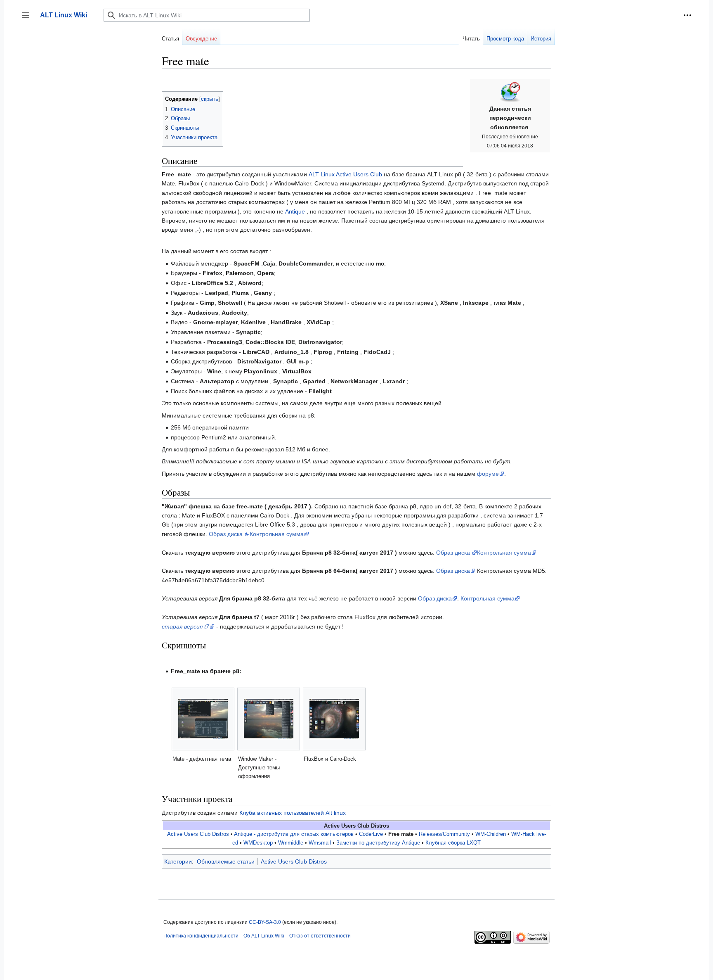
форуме (488, 473)
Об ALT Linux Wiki (263, 936)
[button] (687, 15)
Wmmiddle (290, 843)
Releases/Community (444, 834)
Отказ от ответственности (320, 936)
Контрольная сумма (277, 534)
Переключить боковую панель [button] (28, 19)
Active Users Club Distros (198, 834)
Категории (178, 861)
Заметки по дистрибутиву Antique (378, 843)
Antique (295, 211)
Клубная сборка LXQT (453, 843)
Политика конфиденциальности (200, 936)
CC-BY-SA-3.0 (265, 922)
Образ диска (226, 534)
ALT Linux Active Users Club (345, 174)
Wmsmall (320, 843)
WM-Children (490, 834)
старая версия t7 (185, 626)
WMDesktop (258, 843)
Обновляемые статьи (226, 861)
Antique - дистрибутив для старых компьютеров (294, 834)
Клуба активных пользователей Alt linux (292, 812)
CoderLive (371, 834)
